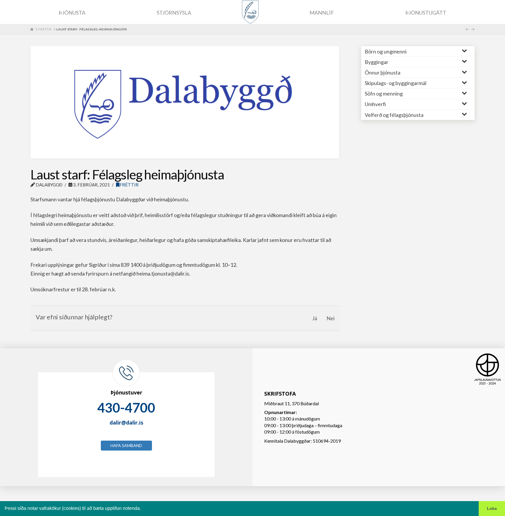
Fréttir (129, 184)
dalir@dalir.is (126, 422)
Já (314, 318)
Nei (330, 318)
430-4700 (126, 407)
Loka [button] (492, 508)
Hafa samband (126, 445)
